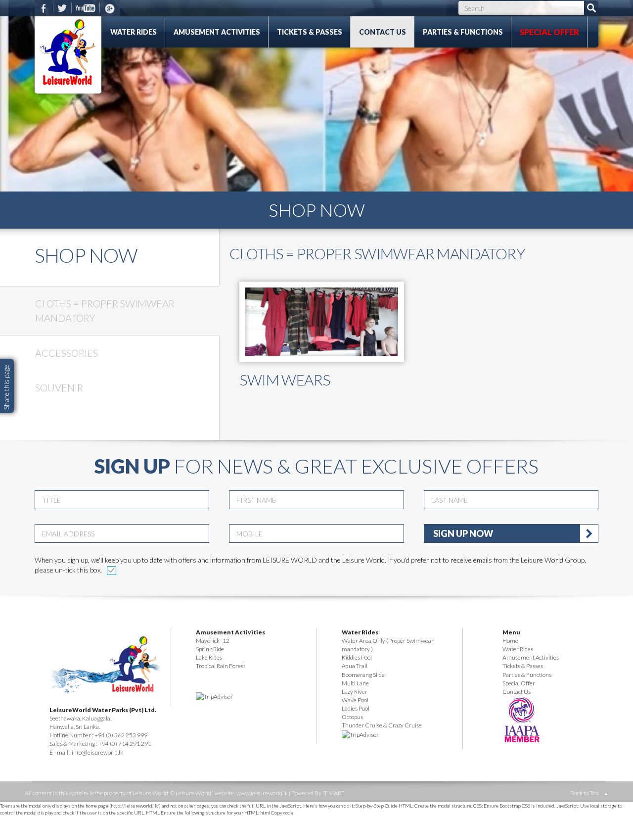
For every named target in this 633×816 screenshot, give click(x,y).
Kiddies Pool (357, 657)
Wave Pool (355, 700)
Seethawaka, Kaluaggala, (80, 718)
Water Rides (133, 32)
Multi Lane (355, 683)
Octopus (352, 716)
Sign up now (463, 533)
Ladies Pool (355, 708)
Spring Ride (210, 649)
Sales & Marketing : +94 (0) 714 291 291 (100, 743)
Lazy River (354, 691)
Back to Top (589, 793)
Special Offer (549, 32)
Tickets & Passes (309, 32)
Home (510, 640)
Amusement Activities (217, 32)
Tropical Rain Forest (220, 666)
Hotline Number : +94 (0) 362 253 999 (98, 735)
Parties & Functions (463, 32)
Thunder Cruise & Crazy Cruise (382, 725)
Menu (511, 632)
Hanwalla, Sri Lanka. (74, 726)
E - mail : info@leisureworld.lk (86, 752)
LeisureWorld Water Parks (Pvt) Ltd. (102, 710)
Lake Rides (209, 657)
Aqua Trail (354, 666)
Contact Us (382, 32)
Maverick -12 (212, 640)
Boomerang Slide (363, 674)
